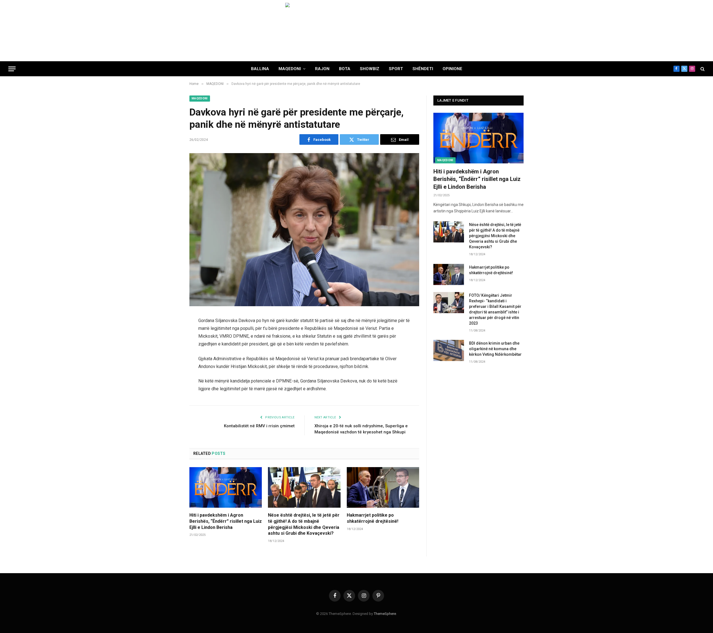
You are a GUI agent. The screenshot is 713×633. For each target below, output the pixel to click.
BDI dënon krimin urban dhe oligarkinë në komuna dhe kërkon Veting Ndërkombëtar (495, 349)
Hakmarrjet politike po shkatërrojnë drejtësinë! (372, 518)
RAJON (322, 68)
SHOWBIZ (369, 68)
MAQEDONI (290, 68)
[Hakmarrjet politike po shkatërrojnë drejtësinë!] (383, 487)
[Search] (702, 69)
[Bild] (356, 30)
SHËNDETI (422, 68)
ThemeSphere (385, 614)
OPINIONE (452, 68)
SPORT (396, 68)
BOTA (344, 68)
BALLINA (260, 68)
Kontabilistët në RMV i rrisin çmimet (259, 425)
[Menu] (12, 69)
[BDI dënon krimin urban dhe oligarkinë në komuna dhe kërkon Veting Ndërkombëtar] (448, 350)
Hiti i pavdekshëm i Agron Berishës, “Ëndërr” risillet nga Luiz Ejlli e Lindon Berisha (225, 521)
